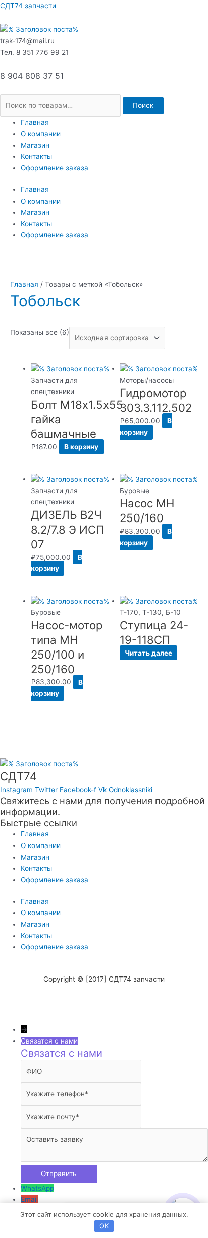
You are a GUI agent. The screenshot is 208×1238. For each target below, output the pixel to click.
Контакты (36, 156)
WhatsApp (37, 1188)
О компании (41, 133)
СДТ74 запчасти (28, 6)
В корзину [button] (81, 447)
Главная (35, 122)
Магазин (35, 145)
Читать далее (148, 653)
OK (104, 1226)
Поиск (143, 105)
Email (29, 1199)
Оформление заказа (54, 168)
